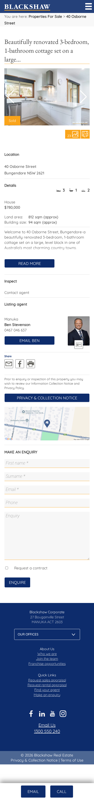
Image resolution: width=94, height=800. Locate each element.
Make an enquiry (47, 695)
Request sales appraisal (47, 680)
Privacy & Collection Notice (47, 397)
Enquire (17, 582)
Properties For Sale (45, 16)
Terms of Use (72, 760)
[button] (83, 96)
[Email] (8, 363)
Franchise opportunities (47, 663)
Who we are (47, 654)
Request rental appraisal (47, 685)
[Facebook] (19, 363)
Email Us (47, 725)
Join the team (47, 658)
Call (61, 791)
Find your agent (47, 690)
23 (69, 135)
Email (33, 791)
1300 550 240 (47, 731)
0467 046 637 (15, 330)
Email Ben (29, 340)
